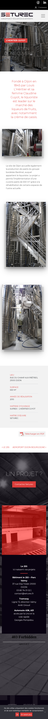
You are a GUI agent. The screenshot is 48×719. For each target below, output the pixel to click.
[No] (45, 712)
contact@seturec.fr (32, 2)
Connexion (42, 7)
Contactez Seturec (24, 484)
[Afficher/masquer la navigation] (43, 16)
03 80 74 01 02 (26, 2)
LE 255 (6, 447)
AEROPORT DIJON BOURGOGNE (29, 447)
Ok (17, 715)
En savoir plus (26, 715)
